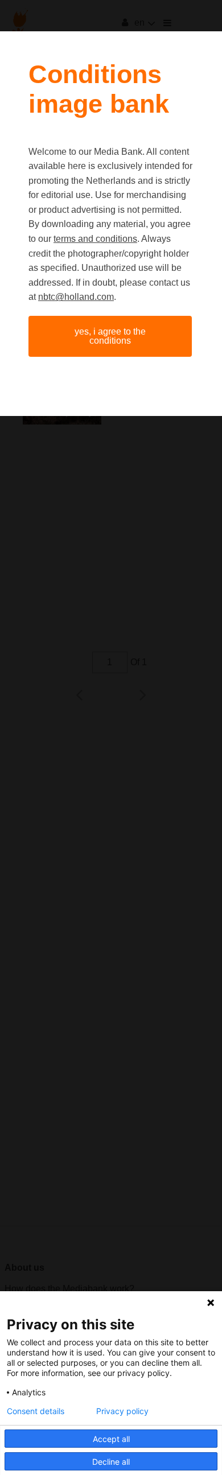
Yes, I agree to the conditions (110, 336)
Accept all (111, 1439)
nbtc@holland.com (76, 297)
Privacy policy (122, 1411)
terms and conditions (95, 239)
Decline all (111, 1461)
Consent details (35, 1411)
